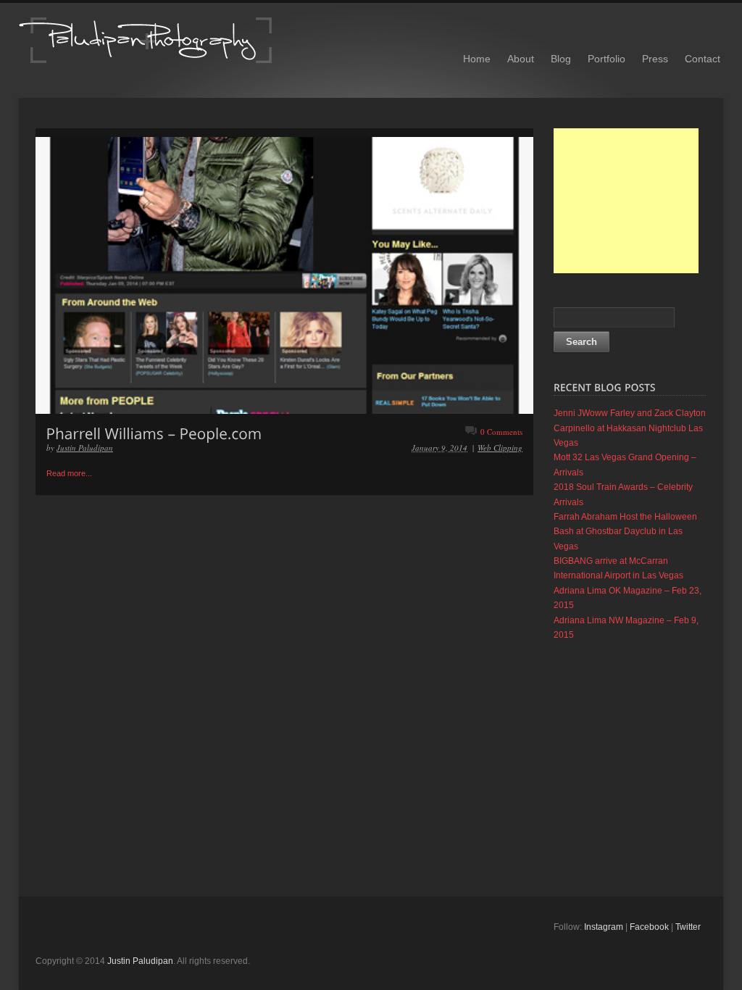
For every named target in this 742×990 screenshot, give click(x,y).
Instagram (603, 927)
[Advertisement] (626, 200)
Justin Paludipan (85, 447)
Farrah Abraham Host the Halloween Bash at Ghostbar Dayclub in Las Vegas (625, 532)
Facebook (649, 927)
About (520, 59)
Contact (702, 59)
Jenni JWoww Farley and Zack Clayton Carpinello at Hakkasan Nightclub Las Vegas (630, 428)
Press (655, 59)
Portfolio (606, 59)
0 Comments (501, 431)
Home (477, 59)
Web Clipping (500, 447)
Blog (561, 59)
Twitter (688, 927)
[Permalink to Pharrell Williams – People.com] (154, 433)
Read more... (69, 473)
